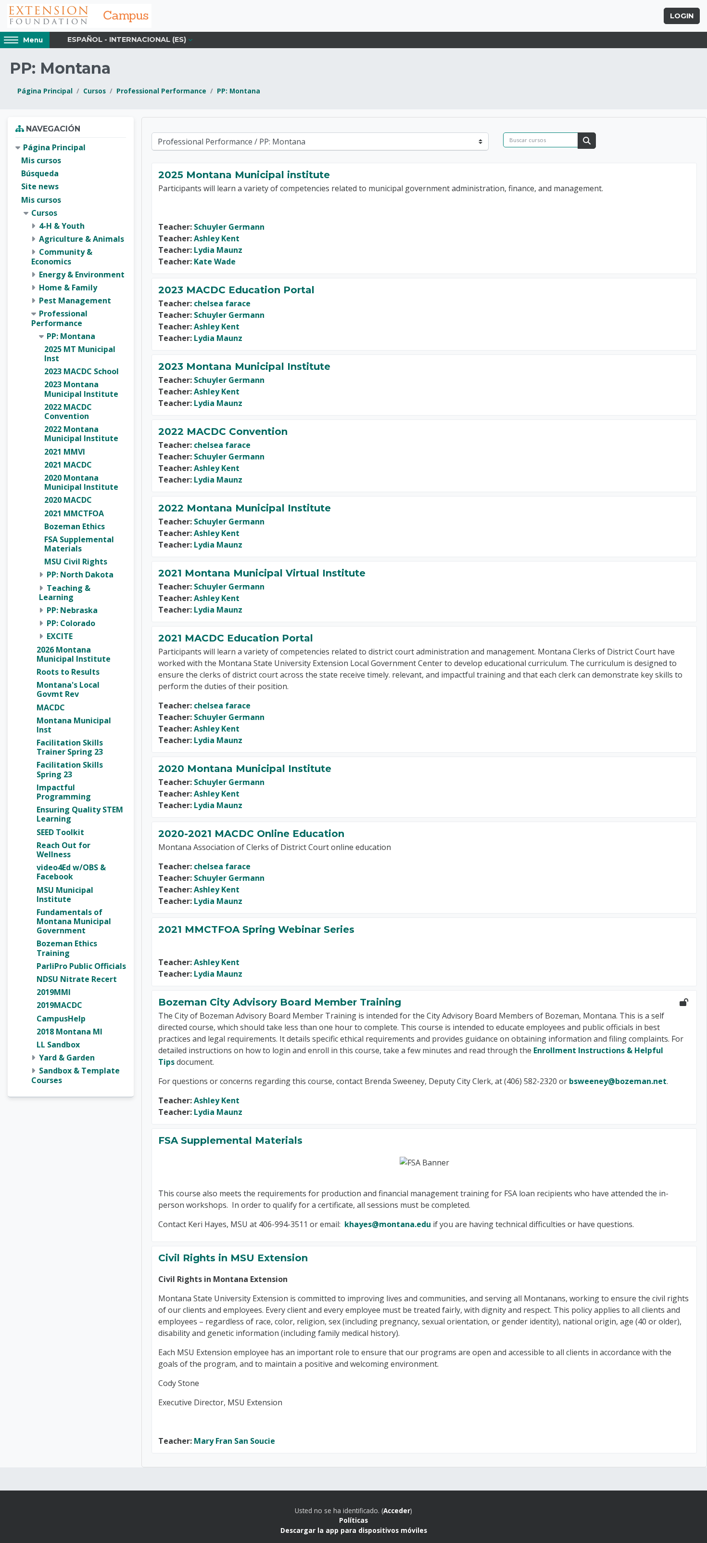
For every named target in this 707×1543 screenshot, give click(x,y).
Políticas (353, 1520)
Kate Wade (215, 261)
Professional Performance (161, 90)
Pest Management (75, 300)
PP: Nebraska (72, 610)
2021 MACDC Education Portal (235, 638)
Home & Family (68, 287)
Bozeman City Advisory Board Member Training (279, 1002)
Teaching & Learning (64, 592)
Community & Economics (61, 256)
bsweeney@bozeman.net (618, 1081)
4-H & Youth (62, 226)
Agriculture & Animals (81, 239)
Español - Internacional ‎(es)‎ (126, 39)
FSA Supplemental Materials (230, 1140)
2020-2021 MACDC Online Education (251, 833)
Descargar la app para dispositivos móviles (353, 1530)
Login (682, 16)
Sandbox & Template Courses (75, 1075)
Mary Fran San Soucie (234, 1441)
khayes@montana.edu (387, 1224)
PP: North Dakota (80, 574)
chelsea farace (222, 303)
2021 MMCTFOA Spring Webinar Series (256, 929)
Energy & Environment (82, 274)
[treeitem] (70, 614)
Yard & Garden (67, 1057)
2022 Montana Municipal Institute (244, 508)
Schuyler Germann (229, 227)
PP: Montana (238, 90)
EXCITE (60, 636)
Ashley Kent (217, 238)
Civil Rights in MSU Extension (233, 1258)
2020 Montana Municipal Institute (244, 768)
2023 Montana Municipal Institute (244, 366)
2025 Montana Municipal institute (244, 175)
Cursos (94, 90)
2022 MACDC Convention (223, 431)
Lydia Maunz (218, 250)
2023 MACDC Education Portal (236, 290)
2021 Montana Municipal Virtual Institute (262, 573)
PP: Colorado (71, 623)
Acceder (396, 1510)
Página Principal (45, 90)
